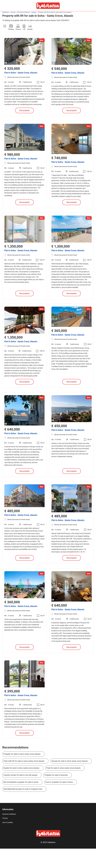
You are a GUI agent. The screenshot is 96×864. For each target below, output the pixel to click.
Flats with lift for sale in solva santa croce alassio (24, 761)
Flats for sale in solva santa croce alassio (63, 768)
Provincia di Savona (23, 12)
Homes (13, 12)
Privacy (5, 818)
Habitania (5, 12)
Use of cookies (7, 822)
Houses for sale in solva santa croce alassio (69, 761)
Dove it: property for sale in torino (59, 782)
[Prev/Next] (6, 51)
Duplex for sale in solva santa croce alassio (21, 768)
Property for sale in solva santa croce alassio (22, 754)
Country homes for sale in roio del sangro (20, 775)
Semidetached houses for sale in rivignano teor (23, 789)
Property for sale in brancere (56, 775)
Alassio (33, 12)
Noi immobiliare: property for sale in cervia (21, 782)
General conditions (9, 814)
